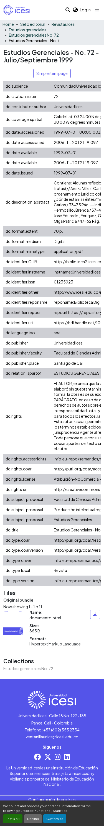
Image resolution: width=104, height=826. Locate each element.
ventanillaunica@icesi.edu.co (52, 736)
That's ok (12, 818)
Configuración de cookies (52, 799)
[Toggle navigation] (97, 9)
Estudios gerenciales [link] (27, 29)
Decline (33, 818)
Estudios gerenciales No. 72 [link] (34, 34)
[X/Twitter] (47, 756)
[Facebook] (37, 756)
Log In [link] (85, 9)
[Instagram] (57, 756)
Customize (54, 818)
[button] (16, 10)
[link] (95, 614)
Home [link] (8, 24)
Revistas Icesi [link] (63, 24)
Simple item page (52, 73)
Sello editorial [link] (32, 24)
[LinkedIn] (67, 756)
